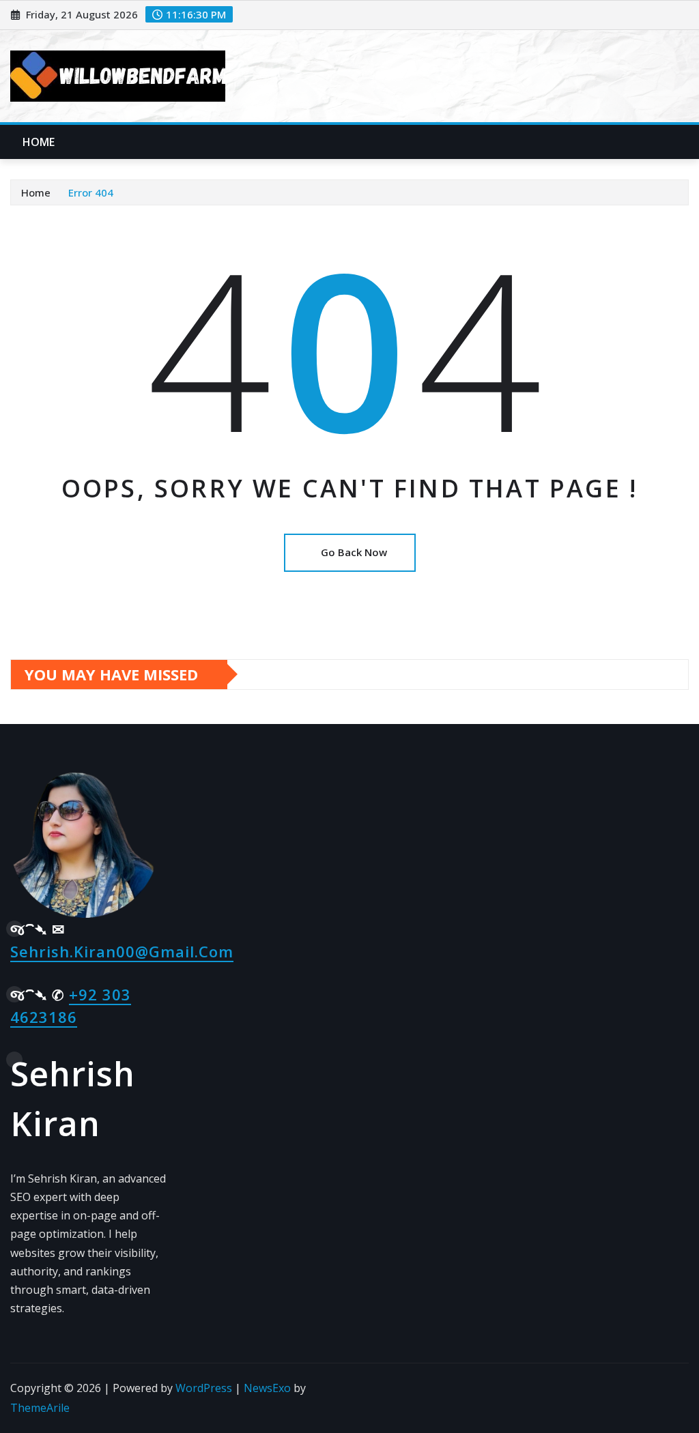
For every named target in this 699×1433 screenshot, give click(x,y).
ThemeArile (40, 1407)
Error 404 (90, 192)
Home (39, 141)
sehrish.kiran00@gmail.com (121, 951)
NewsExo (267, 1387)
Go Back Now (354, 552)
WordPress (203, 1387)
